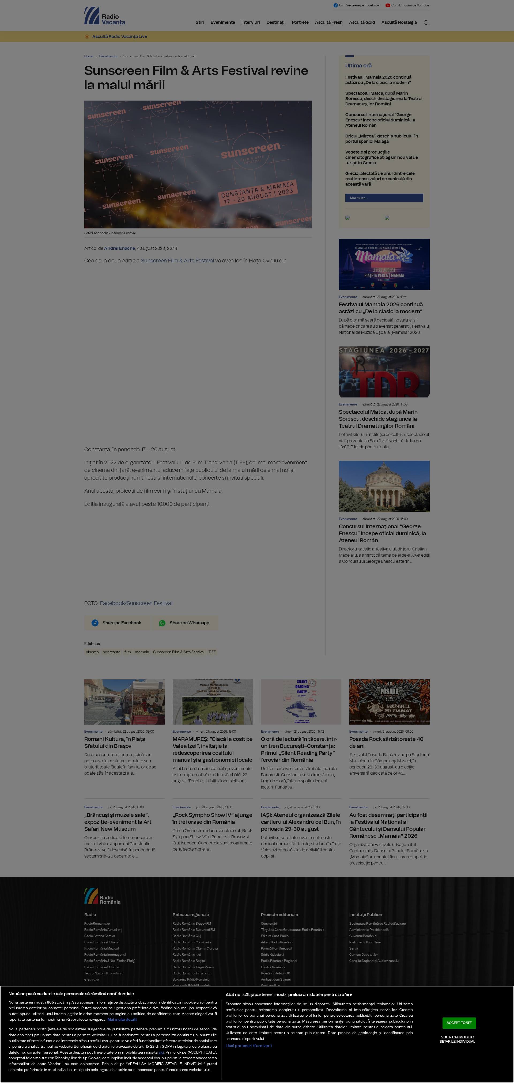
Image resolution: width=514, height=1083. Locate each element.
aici (161, 1052)
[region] (257, 1034)
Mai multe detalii (122, 1019)
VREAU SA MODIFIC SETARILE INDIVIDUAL (457, 1039)
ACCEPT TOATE (459, 1023)
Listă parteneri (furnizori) (249, 1046)
